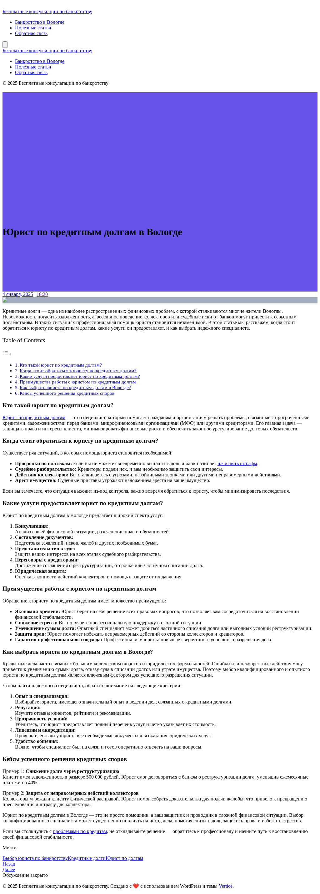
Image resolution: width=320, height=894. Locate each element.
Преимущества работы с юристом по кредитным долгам (78, 381)
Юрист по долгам (124, 858)
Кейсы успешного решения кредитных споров (67, 393)
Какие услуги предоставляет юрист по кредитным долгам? (80, 376)
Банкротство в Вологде (39, 22)
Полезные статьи (33, 27)
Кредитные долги (87, 858)
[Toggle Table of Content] (7, 354)
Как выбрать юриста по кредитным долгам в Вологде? (75, 387)
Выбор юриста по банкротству (35, 858)
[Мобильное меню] (5, 44)
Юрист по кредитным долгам (33, 417)
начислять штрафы (237, 463)
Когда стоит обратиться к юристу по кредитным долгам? (78, 370)
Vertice (225, 886)
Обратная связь (31, 33)
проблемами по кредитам (80, 831)
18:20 (42, 294)
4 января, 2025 (17, 294)
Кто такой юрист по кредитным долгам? (61, 365)
